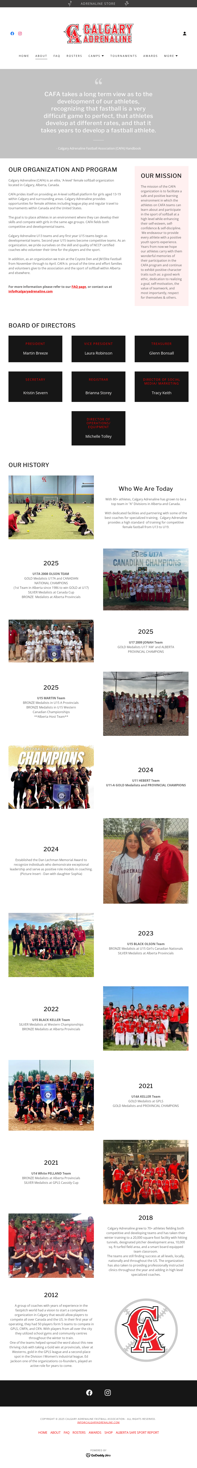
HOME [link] (24, 56)
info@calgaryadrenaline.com (30, 291)
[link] (12, 33)
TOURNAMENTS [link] (123, 56)
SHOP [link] (108, 1432)
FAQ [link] (56, 56)
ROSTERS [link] (74, 56)
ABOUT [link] (41, 56)
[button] (185, 33)
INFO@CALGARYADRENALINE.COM (98, 1422)
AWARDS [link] (150, 56)
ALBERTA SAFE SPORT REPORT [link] (137, 1432)
